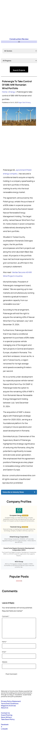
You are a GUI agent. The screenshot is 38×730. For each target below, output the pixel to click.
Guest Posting (6, 715)
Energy (12, 92)
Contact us (5, 713)
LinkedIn (4, 729)
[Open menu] (19, 42)
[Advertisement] (19, 19)
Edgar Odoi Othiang (24, 102)
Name (4, 642)
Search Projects (19, 70)
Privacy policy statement (11, 701)
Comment (5, 616)
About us (4, 708)
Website (4, 662)
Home (4, 92)
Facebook (5, 724)
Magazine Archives (8, 706)
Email (4, 652)
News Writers (6, 717)
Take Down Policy (7, 719)
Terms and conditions (9, 703)
